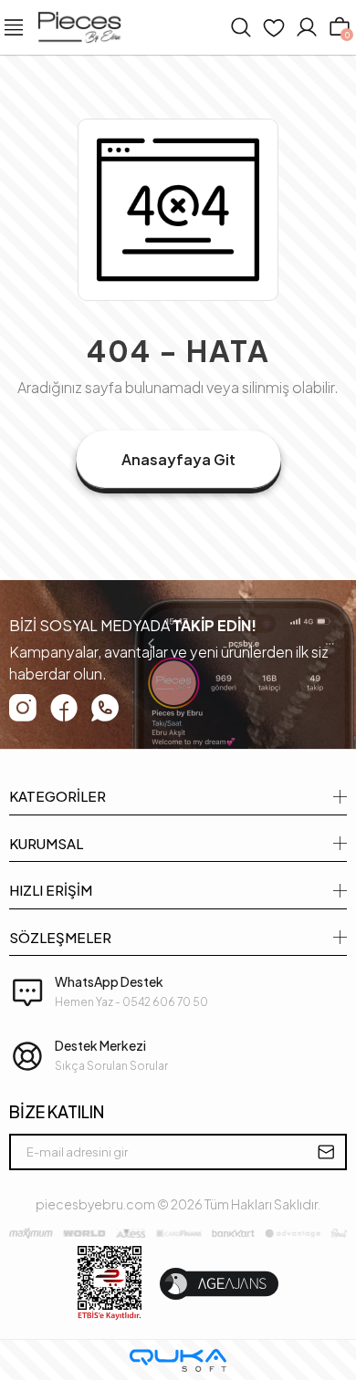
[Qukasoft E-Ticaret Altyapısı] (178, 1360)
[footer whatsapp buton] (105, 707)
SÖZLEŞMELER (60, 937)
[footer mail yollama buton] (326, 1152)
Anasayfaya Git (178, 459)
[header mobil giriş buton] (307, 27)
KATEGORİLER (57, 795)
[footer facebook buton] (64, 707)
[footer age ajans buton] (219, 1284)
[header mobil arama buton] (241, 27)
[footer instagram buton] (23, 707)
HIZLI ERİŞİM (50, 889)
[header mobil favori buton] (274, 27)
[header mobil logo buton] (79, 25)
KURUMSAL (46, 843)
